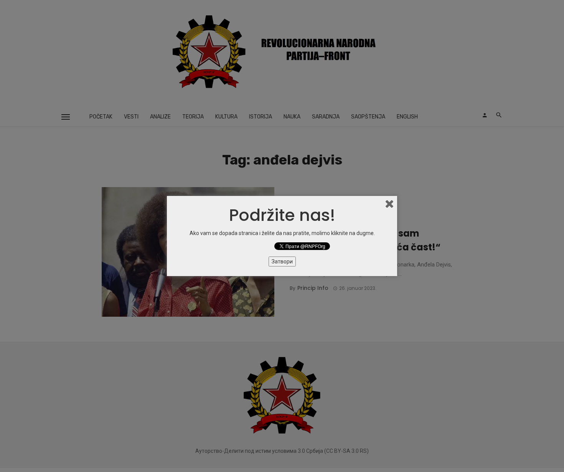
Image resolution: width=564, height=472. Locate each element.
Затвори (282, 261)
